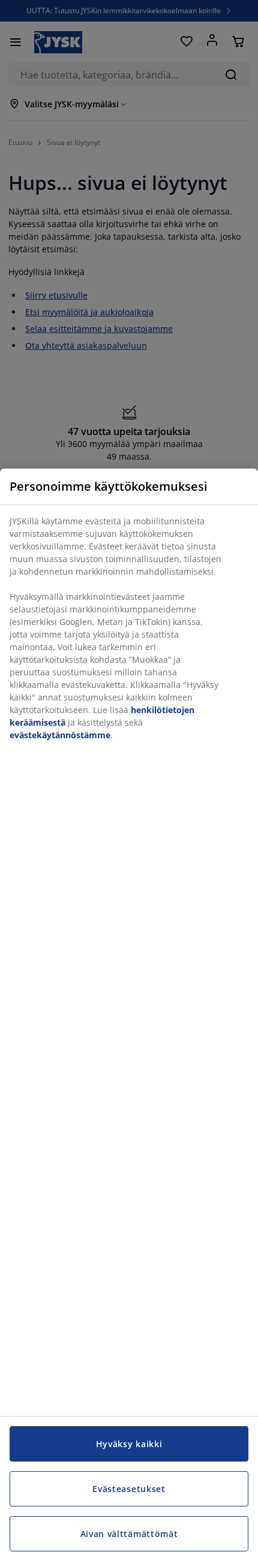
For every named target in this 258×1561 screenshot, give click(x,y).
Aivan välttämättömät (129, 1533)
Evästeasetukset (129, 1488)
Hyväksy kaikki (129, 1444)
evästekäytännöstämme (60, 735)
